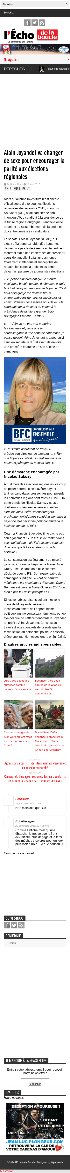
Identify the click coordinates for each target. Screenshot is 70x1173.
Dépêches (14, 69)
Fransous (22, 799)
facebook (27, 22)
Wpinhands (57, 1162)
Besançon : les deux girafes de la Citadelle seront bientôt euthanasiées (48, 687)
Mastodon (7, 1171)
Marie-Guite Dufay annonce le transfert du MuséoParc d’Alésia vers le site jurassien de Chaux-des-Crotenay (49, 741)
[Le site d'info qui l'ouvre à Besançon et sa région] (37, 40)
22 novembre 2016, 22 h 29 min (32, 826)
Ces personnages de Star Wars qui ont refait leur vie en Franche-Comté (18, 739)
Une (19, 184)
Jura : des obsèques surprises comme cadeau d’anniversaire (17, 685)
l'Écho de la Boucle (25, 1162)
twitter (35, 22)
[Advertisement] (35, 108)
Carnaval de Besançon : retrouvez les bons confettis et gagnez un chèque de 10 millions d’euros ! (35, 778)
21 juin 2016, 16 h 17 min (28, 803)
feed (42, 22)
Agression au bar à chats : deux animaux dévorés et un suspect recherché (35, 765)
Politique (11, 184)
